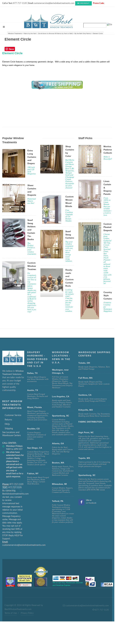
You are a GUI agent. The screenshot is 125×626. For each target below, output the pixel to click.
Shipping (9, 429)
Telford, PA (57, 501)
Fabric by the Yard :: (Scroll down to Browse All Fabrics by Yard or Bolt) (48, 33)
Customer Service (13, 415)
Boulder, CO (33, 428)
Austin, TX (32, 390)
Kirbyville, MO (85, 410)
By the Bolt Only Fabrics (83, 33)
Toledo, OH (84, 363)
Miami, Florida (34, 407)
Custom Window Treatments (33, 266)
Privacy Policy (27, 613)
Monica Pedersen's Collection (109, 149)
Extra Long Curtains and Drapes (31, 157)
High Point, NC (86, 432)
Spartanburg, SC (86, 475)
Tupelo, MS (84, 458)
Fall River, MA (85, 378)
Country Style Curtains (108, 295)
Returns (8, 420)
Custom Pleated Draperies (108, 227)
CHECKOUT (84, 3)
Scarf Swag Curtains (69, 234)
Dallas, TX (32, 373)
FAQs (7, 424)
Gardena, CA (84, 395)
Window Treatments (15, 33)
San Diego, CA (34, 448)
